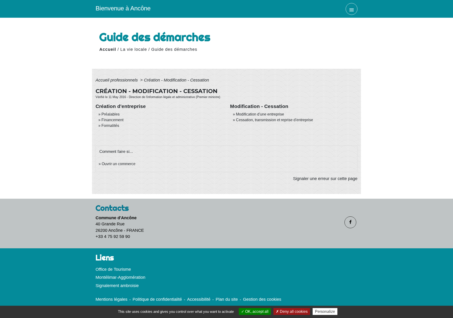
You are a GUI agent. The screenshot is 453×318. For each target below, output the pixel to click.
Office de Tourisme (113, 269)
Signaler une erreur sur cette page (325, 178)
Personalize (325, 311)
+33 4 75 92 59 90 (113, 236)
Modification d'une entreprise (260, 114)
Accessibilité (198, 299)
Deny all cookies (293, 311)
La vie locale (133, 49)
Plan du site (227, 299)
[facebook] (350, 222)
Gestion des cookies (262, 299)
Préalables (110, 114)
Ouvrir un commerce (118, 164)
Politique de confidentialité (157, 299)
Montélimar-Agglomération (120, 277)
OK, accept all (256, 311)
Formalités (110, 126)
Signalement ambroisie (117, 285)
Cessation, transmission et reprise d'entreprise (274, 120)
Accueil (107, 49)
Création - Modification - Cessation (176, 80)
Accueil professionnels (117, 80)
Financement (112, 120)
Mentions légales (111, 299)
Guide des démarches (174, 49)
